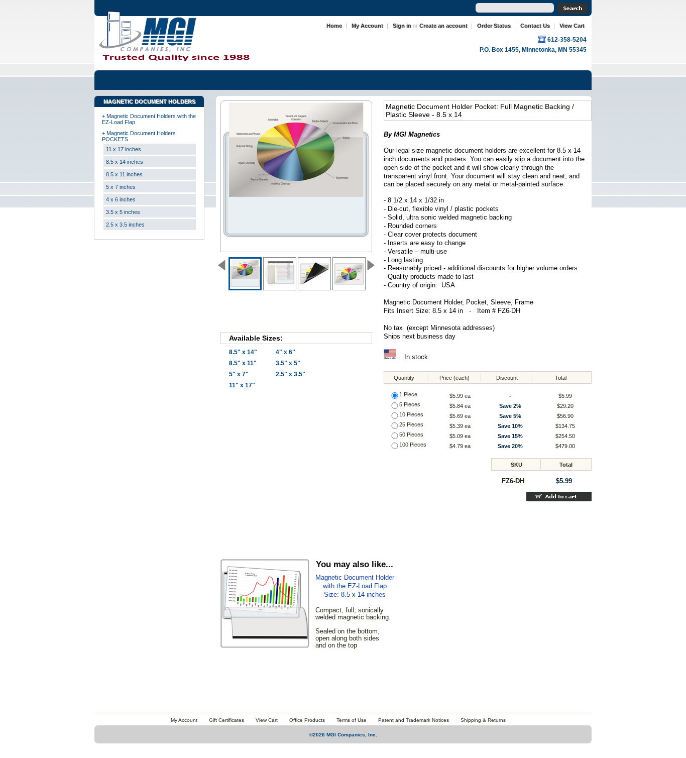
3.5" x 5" (288, 363)
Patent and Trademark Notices (413, 720)
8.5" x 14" (243, 352)
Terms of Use (351, 720)
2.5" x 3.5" (290, 374)
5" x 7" (239, 374)
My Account (367, 26)
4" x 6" (285, 352)
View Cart (572, 26)
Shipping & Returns (483, 720)
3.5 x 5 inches (123, 212)
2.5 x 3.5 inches (125, 225)
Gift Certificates (226, 720)
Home (334, 26)
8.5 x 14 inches (124, 162)
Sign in (402, 26)
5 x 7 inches (121, 187)
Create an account (443, 26)
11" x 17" (242, 385)
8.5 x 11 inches (124, 174)
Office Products (307, 720)
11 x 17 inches (123, 149)
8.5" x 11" (243, 363)
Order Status (494, 26)
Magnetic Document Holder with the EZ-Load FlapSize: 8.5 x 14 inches (354, 586)
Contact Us (535, 26)
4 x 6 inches (121, 199)
